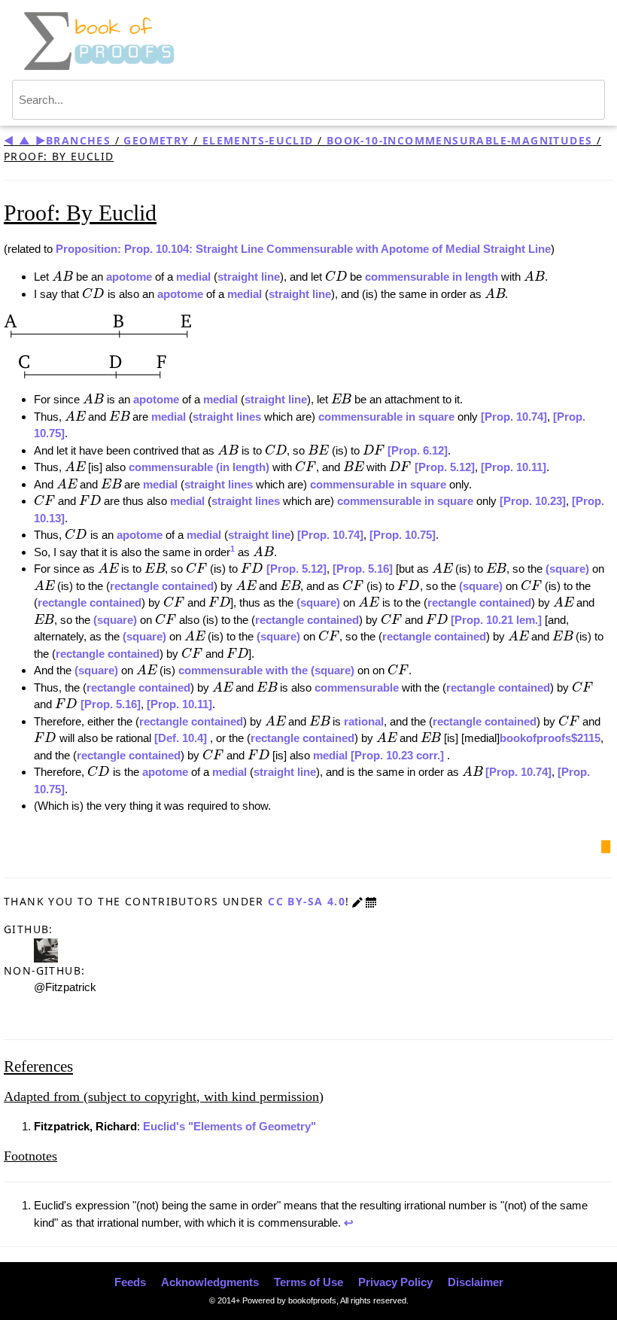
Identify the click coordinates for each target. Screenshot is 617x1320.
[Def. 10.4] (182, 737)
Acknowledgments (210, 1282)
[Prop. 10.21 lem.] (498, 619)
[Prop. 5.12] (445, 467)
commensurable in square (386, 416)
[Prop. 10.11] (513, 467)
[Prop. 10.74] (514, 416)
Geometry (156, 140)
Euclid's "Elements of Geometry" (229, 1126)
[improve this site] (357, 901)
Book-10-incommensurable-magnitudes (459, 140)
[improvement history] (371, 901)
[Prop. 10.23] (533, 500)
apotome (129, 276)
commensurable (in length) (200, 467)
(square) (569, 568)
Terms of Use (308, 1282)
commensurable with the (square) (267, 670)
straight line (248, 276)
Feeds (130, 1282)
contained (188, 585)
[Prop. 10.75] (402, 534)
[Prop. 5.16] (363, 568)
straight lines (227, 416)
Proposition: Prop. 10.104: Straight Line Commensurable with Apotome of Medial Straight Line (303, 248)
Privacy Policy (395, 1282)
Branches (78, 140)
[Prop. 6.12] (418, 450)
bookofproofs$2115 (550, 737)
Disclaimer (475, 1282)
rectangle (134, 585)
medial (193, 276)
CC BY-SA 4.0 (306, 901)
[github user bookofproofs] (46, 948)
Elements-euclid (258, 140)
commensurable (357, 687)
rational (364, 721)
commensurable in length (431, 276)
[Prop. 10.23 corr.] (399, 755)
